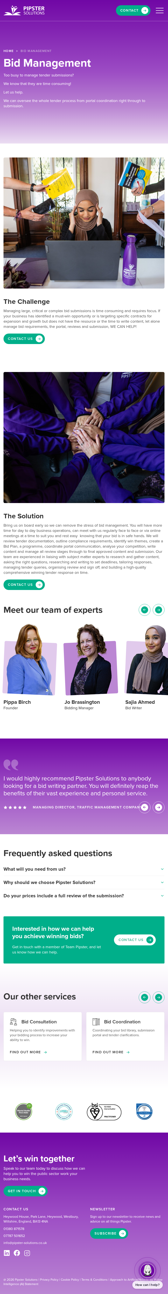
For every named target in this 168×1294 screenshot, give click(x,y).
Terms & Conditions (94, 1279)
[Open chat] (147, 1270)
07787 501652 (14, 1235)
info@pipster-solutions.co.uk (25, 1242)
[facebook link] (17, 1253)
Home (9, 51)
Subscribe (105, 1233)
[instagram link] (27, 1253)
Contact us (20, 338)
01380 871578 (14, 1229)
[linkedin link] (7, 1253)
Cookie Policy (70, 1279)
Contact (129, 10)
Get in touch (22, 1191)
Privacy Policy (49, 1279)
